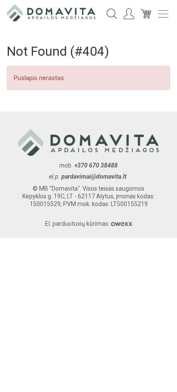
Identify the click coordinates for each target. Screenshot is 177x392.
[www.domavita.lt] (51, 12)
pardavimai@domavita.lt (94, 176)
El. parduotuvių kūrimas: (78, 223)
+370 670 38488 (96, 165)
